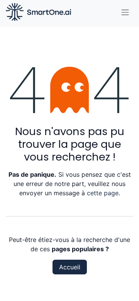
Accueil (69, 267)
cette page (103, 193)
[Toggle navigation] (125, 11)
